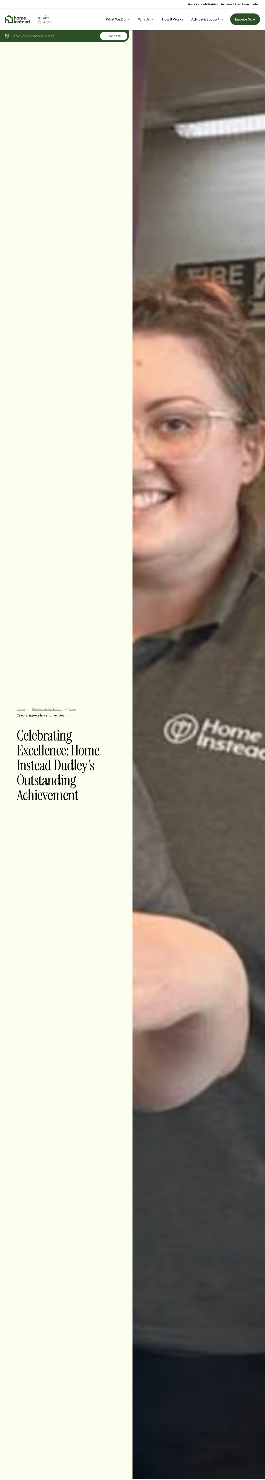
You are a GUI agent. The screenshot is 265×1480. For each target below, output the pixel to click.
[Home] (17, 19)
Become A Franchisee (235, 4)
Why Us (144, 19)
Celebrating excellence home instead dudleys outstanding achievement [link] (42, 715)
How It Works (172, 19)
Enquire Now (245, 19)
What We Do (116, 19)
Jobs (255, 4)
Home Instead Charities (203, 4)
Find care (114, 36)
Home (21, 709)
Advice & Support (205, 19)
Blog (72, 709)
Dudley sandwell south (47, 709)
